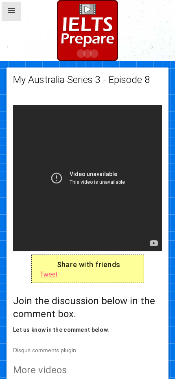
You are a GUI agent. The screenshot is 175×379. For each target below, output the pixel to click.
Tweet (48, 274)
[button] (11, 11)
